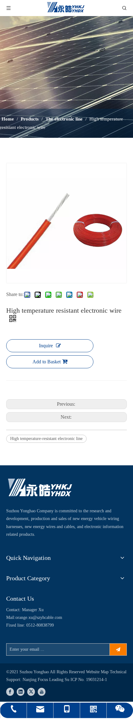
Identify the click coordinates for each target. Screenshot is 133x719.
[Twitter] (31, 692)
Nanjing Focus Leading (44, 679)
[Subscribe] (118, 649)
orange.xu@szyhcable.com (38, 617)
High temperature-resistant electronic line (46, 438)
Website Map (98, 672)
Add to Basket (46, 361)
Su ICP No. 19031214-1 (86, 679)
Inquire (46, 345)
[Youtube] (41, 692)
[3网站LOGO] (40, 488)
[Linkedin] (20, 692)
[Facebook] (10, 692)
